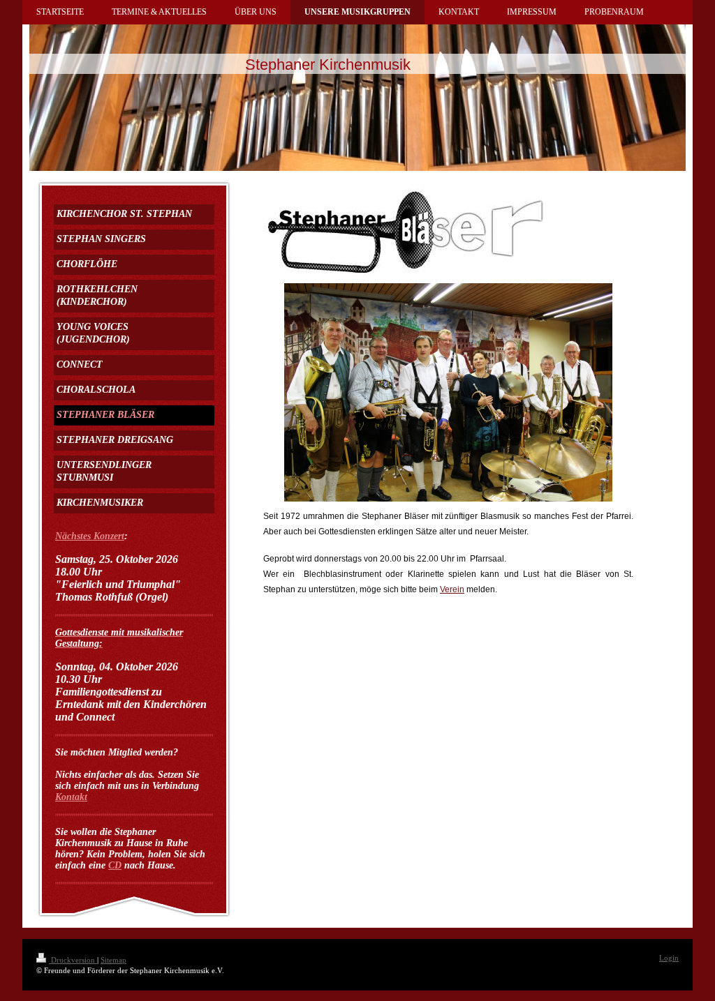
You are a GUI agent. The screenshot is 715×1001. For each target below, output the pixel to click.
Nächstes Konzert (89, 536)
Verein (452, 589)
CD (114, 865)
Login (669, 958)
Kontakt (71, 797)
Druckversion (73, 960)
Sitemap (113, 960)
